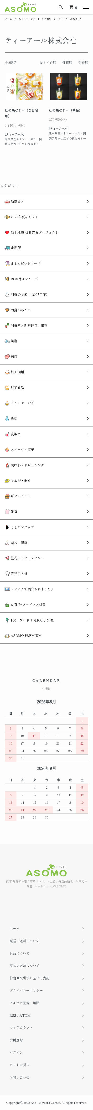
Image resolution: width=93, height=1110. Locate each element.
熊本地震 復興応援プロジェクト (34, 232)
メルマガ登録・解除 (25, 1002)
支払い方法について (25, 965)
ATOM (25, 1015)
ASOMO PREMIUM (25, 635)
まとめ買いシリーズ (25, 263)
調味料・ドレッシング (27, 465)
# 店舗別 (47, 19)
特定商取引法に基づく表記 (30, 977)
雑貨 (13, 511)
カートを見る (20, 1064)
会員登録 (16, 1039)
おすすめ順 (48, 62)
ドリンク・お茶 (22, 402)
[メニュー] (86, 7)
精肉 (13, 356)
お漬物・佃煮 (20, 480)
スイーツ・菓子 (27, 19)
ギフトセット (20, 495)
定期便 (15, 247)
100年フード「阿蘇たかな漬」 (33, 620)
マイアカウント (21, 1027)
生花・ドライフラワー (27, 557)
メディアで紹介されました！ (32, 589)
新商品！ (17, 201)
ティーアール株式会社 (70, 19)
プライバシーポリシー (26, 990)
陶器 (13, 340)
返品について (20, 953)
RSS (13, 1015)
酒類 (13, 418)
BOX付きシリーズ (24, 278)
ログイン (16, 1052)
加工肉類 (17, 372)
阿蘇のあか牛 (20, 310)
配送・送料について (25, 940)
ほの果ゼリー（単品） (65, 110)
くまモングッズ (22, 527)
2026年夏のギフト (24, 216)
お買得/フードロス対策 (28, 604)
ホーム (8, 19)
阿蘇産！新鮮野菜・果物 (28, 325)
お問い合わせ (20, 1077)
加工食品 (17, 387)
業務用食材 (18, 573)
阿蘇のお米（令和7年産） (29, 294)
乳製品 (15, 434)
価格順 (67, 62)
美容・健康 (18, 542)
